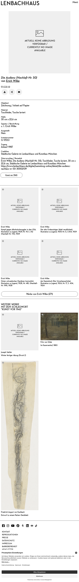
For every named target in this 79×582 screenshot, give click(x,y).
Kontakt (6, 532)
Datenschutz (8, 540)
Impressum (7, 543)
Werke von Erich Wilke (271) (39, 294)
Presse (5, 537)
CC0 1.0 (6, 87)
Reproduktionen (10, 535)
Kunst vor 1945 (11, 175)
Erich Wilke (13, 80)
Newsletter (7, 549)
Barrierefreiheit (9, 546)
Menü (75, 2)
